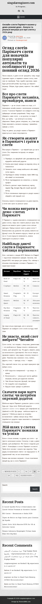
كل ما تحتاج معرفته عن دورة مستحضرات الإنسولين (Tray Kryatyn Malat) (21, 557)
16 (26, 471)
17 (30, 471)
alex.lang (19, 36)
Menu (22, 17)
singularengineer (10, 563)
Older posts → (27, 475)
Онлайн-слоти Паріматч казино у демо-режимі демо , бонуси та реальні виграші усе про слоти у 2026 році (19, 28)
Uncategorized (21, 40)
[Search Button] (23, 11)
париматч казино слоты (10, 409)
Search (4, 485)
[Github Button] (19, 11)
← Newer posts (9, 471)
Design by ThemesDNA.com (21, 601)
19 (38, 471)
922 (17, 475)
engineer (7, 577)
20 (9, 475)
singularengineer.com (21, 2)
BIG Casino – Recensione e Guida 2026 (17, 513)
